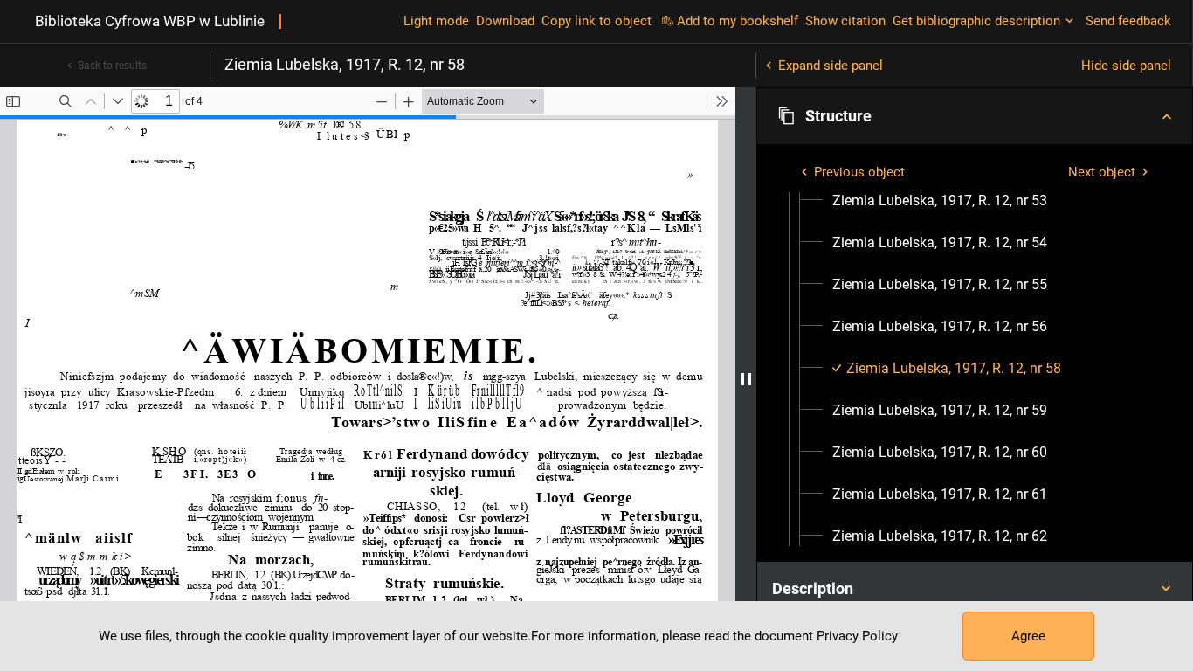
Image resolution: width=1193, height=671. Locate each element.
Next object (1101, 172)
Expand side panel (830, 65)
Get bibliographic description (976, 21)
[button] (974, 116)
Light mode (436, 21)
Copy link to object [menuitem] (596, 21)
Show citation (845, 21)
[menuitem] (939, 200)
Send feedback (1128, 21)
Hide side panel (1126, 65)
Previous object (859, 172)
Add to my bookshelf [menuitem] (737, 21)
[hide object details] (745, 379)
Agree (1028, 636)
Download (505, 21)
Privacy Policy (857, 636)
